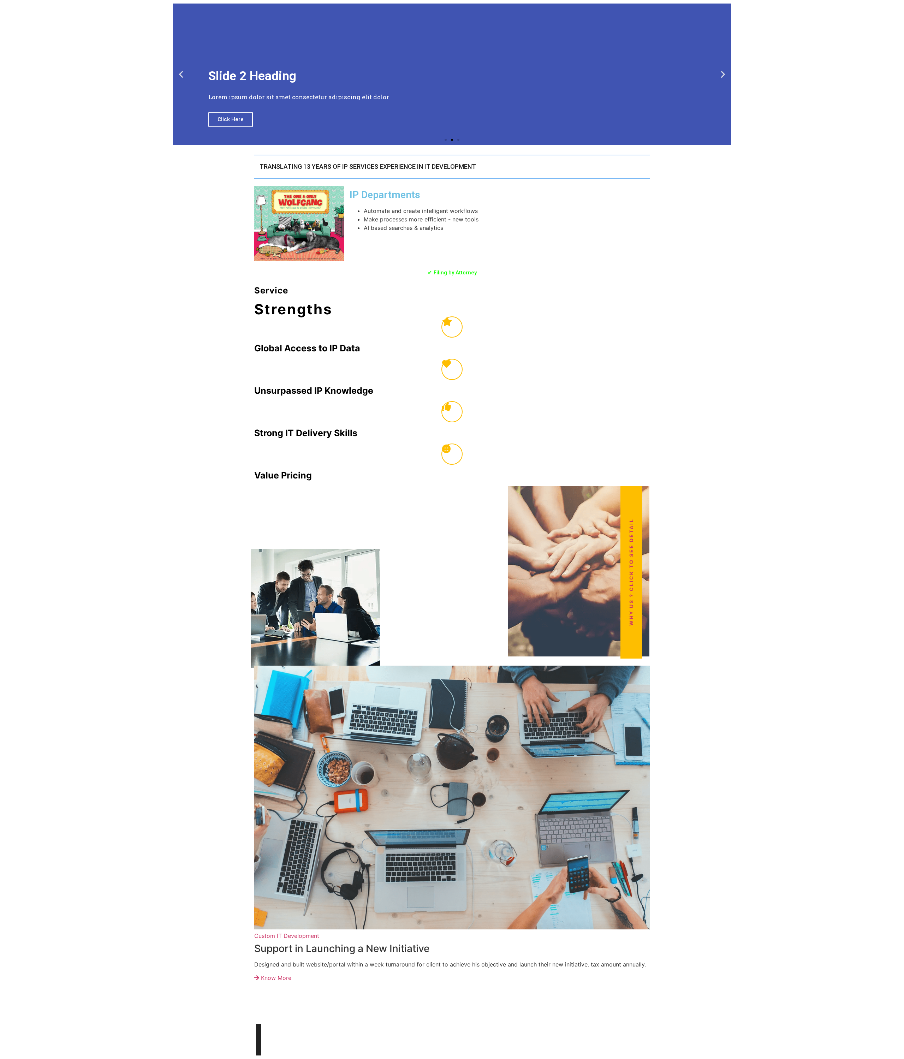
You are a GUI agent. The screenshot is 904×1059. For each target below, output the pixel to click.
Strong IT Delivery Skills (305, 433)
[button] (181, 74)
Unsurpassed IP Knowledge (313, 390)
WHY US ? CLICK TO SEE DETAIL (631, 572)
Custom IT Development (286, 935)
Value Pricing (283, 475)
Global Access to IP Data (307, 348)
